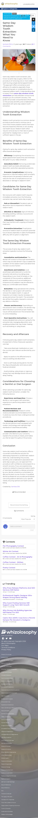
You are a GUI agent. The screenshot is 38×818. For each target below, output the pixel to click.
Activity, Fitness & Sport (7, 660)
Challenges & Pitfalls (6, 672)
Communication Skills (7, 678)
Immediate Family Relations (8, 728)
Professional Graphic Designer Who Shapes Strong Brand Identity (17, 596)
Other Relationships (6, 755)
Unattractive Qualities (7, 811)
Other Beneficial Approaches (8, 752)
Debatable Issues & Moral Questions (10, 690)
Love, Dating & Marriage (7, 740)
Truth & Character (6, 808)
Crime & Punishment (6, 681)
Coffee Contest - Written (13, 562)
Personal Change (5, 767)
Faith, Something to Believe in (9, 707)
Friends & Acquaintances (7, 713)
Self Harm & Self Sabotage (7, 781)
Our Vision (5, 645)
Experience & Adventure (7, 704)
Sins (2, 790)
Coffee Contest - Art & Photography (17, 557)
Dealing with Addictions (7, 687)
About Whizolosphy (8, 643)
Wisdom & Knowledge (6, 814)
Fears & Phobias (5, 710)
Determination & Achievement (9, 693)
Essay (14, 13)
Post (32, 530)
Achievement (4, 657)
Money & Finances (5, 746)
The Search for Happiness (7, 799)
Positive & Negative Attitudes (8, 776)
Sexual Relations (5, 787)
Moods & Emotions (6, 749)
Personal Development (7, 770)
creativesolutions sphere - (9, 599)
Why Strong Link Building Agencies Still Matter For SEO (17, 611)
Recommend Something (19, 505)
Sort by (33, 516)
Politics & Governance (6, 773)
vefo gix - (5, 592)
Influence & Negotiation (7, 731)
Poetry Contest (9, 568)
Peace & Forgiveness (6, 764)
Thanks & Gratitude (6, 793)
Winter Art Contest (10, 551)
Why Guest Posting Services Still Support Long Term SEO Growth (16, 604)
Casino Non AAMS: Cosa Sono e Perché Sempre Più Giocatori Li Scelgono (19, 619)
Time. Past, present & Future (8, 802)
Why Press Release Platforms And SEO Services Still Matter (19, 589)
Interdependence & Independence (9, 734)
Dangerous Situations (6, 684)
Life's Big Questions (6, 737)
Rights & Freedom (5, 778)
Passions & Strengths (6, 761)
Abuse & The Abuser (6, 654)
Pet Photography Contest (13, 546)
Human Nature (5, 722)
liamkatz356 (7, 44)
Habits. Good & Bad (6, 716)
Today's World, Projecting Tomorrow (10, 805)
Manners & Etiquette (6, 743)
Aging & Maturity (5, 663)
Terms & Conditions (8, 647)
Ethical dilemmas (5, 701)
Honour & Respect (5, 719)
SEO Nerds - (6, 621)
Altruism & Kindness (6, 666)
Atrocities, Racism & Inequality (9, 669)
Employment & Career (7, 699)
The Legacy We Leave (6, 796)
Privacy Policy (6, 649)
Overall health (7, 13)
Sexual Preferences (6, 784)
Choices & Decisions (6, 675)
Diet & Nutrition (5, 696)
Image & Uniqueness (6, 725)
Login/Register (28, 4)
